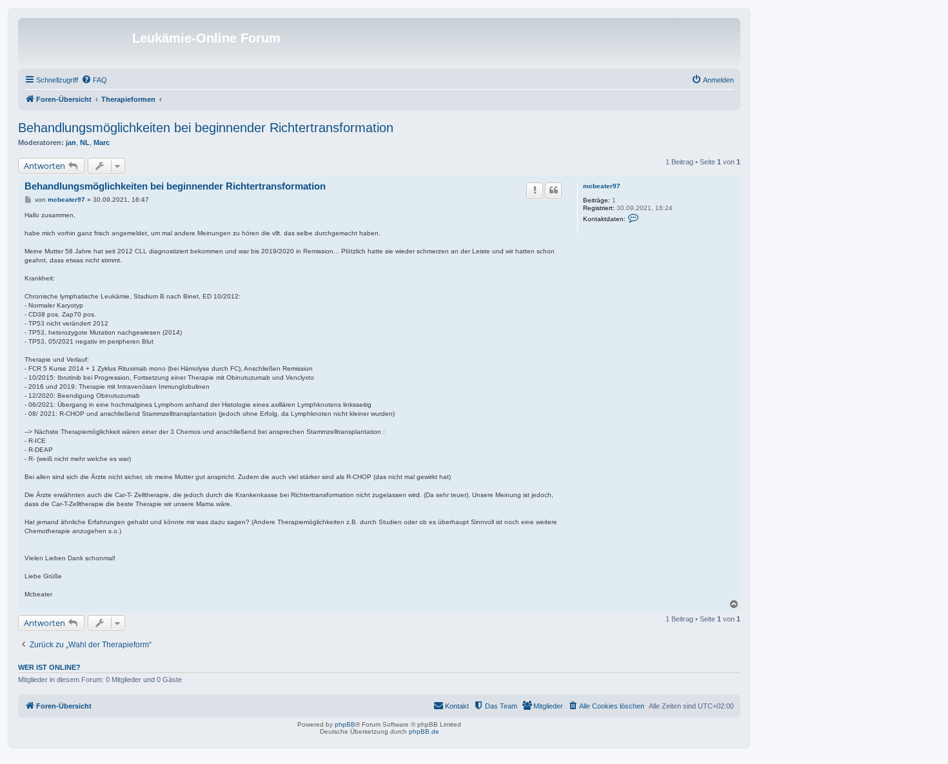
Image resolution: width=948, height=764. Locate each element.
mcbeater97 (601, 186)
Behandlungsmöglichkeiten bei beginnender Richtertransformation (205, 128)
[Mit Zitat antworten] (553, 190)
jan (71, 142)
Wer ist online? (49, 667)
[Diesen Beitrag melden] (534, 190)
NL (85, 142)
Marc (102, 142)
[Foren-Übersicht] (76, 42)
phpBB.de (424, 731)
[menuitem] (94, 80)
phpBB (345, 724)
